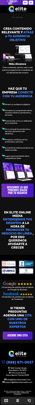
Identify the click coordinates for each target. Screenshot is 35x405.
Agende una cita (17, 335)
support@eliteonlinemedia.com (18, 382)
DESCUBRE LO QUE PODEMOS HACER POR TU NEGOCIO (17, 190)
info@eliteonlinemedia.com (18, 380)
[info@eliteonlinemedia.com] (6, 401)
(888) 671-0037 (19, 362)
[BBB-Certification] (26, 264)
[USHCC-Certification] (8, 271)
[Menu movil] (17, 401)
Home (13, 17)
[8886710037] (29, 401)
